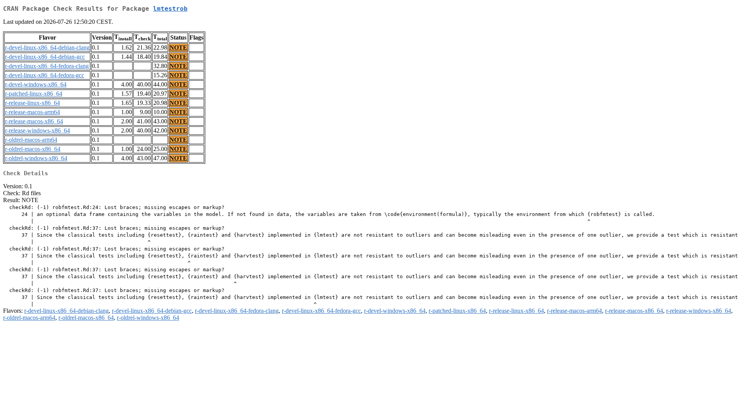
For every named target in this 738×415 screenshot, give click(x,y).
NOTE (178, 47)
